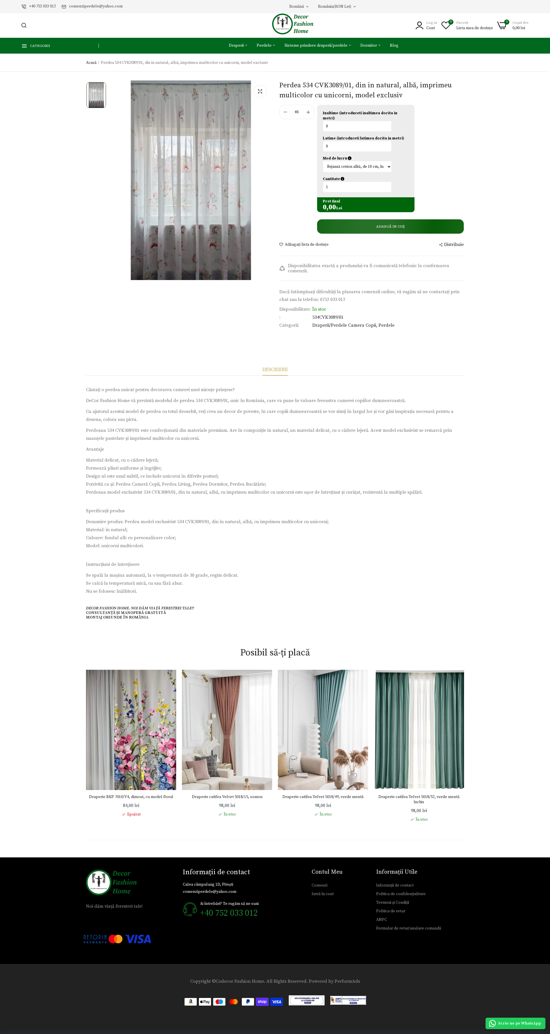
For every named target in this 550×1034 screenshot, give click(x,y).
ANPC (381, 919)
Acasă (91, 62)
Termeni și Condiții (392, 902)
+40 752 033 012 (42, 6)
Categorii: (289, 325)
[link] (166, 680)
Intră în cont (323, 894)
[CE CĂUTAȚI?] (23, 25)
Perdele (264, 45)
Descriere (275, 369)
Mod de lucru (362, 158)
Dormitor (369, 45)
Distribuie (454, 244)
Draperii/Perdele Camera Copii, (345, 325)
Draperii (237, 45)
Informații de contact (395, 885)
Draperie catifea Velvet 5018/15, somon (227, 796)
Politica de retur (390, 911)
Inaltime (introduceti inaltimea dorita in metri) (360, 116)
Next (464, 746)
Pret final (331, 201)
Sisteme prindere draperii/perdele (316, 45)
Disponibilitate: (295, 309)
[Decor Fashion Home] (296, 25)
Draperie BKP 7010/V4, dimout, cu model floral (131, 796)
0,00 (329, 207)
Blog (394, 45)
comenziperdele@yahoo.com (96, 6)
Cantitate (360, 179)
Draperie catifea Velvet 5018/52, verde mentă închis (418, 799)
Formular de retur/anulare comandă (408, 928)
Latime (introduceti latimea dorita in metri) (363, 138)
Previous (86, 746)
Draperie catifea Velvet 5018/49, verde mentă (323, 796)
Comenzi (319, 885)
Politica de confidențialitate (401, 894)
